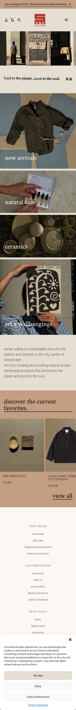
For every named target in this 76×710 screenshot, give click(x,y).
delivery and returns (38, 593)
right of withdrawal (38, 599)
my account (38, 573)
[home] (39, 20)
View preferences (38, 697)
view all (62, 496)
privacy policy (38, 586)
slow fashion (38, 632)
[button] (70, 640)
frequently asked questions (38, 547)
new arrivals (38, 534)
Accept (38, 675)
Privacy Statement (38, 705)
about (38, 619)
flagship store (38, 626)
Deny (38, 686)
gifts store (38, 540)
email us (38, 580)
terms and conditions (38, 553)
